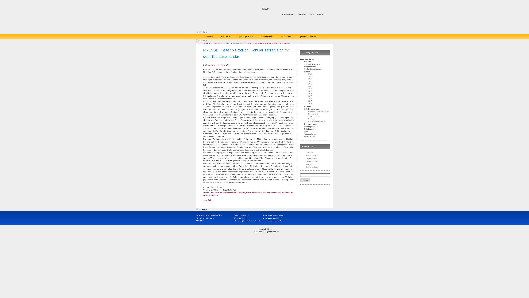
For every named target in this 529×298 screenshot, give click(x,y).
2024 (310, 79)
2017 (310, 96)
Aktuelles (308, 61)
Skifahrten (312, 119)
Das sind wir (226, 37)
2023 (310, 81)
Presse (307, 71)
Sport (306, 132)
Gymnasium (286, 37)
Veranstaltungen (310, 134)
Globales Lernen (310, 124)
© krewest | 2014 (264, 229)
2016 (310, 99)
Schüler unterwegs (311, 109)
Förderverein (302, 14)
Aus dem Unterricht (312, 64)
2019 (310, 91)
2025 (310, 76)
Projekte (307, 106)
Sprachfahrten (313, 116)
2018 (310, 94)
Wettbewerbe (309, 136)
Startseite (209, 37)
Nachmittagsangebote (313, 69)
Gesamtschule (267, 37)
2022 (310, 84)
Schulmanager (312, 155)
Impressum (320, 14)
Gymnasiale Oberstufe (308, 37)
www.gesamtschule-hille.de (273, 215)
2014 (310, 104)
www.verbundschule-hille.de (273, 221)
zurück (208, 200)
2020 (310, 89)
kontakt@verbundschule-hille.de (249, 221)
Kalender (309, 152)
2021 (310, 86)
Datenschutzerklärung (287, 14)
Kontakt (311, 14)
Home (220, 43)
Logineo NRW (312, 161)
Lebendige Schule (246, 37)
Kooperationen (310, 66)
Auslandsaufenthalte (316, 121)
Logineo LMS (311, 158)
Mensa (308, 164)
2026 (310, 74)
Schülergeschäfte (311, 127)
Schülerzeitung (310, 129)
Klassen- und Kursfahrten (318, 111)
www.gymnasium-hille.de (272, 218)
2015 (310, 101)
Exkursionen (313, 114)
